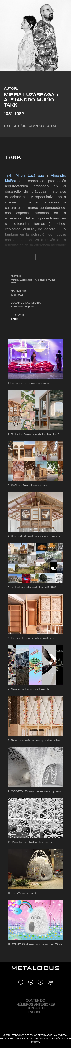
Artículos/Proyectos (35, 126)
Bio (7, 126)
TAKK (14, 319)
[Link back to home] (35, 971)
